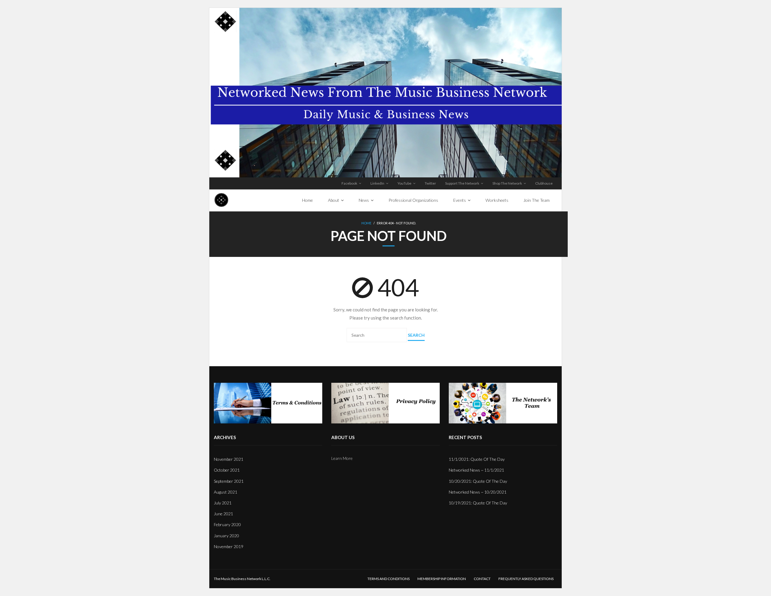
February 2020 (227, 524)
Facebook (349, 183)
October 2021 (227, 470)
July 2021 (223, 502)
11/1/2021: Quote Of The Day (477, 459)
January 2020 (226, 535)
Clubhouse (544, 183)
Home (366, 223)
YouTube (404, 183)
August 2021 (225, 492)
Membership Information (441, 578)
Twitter (430, 183)
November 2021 (228, 459)
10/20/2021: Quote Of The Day (478, 481)
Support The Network (462, 183)
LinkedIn (377, 183)
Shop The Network (507, 183)
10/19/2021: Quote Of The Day (478, 502)
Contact (482, 578)
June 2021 (223, 513)
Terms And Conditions (388, 578)
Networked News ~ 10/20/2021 (478, 492)
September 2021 (229, 481)
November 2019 (228, 546)
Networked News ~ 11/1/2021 (476, 470)
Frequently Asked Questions (526, 578)
